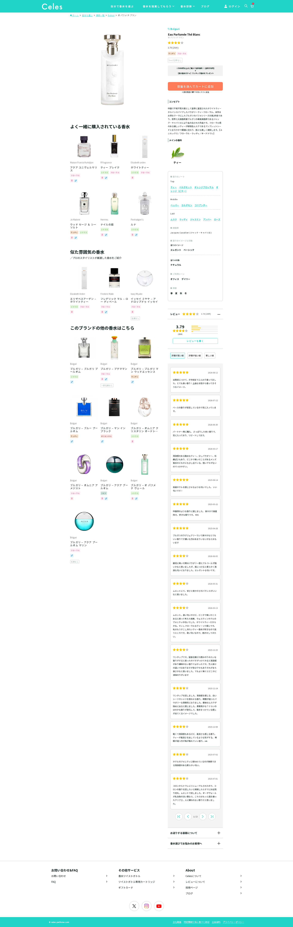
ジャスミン (195, 219)
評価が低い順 (195, 355)
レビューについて (195, 882)
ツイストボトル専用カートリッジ (136, 882)
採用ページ (192, 887)
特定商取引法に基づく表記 (196, 921)
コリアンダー (201, 205)
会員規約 (216, 921)
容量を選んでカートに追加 (195, 86)
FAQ (53, 882)
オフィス (174, 279)
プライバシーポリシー (233, 921)
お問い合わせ (58, 876)
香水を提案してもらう (157, 6)
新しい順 (210, 355)
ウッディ (183, 219)
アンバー (207, 219)
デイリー (186, 279)
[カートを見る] (252, 6)
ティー (173, 187)
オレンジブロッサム (204, 187)
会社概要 (177, 921)
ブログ (205, 6)
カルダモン (186, 205)
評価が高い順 (178, 355)
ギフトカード (125, 887)
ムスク (173, 219)
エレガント (175, 249)
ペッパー (174, 205)
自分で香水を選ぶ (122, 6)
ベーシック (189, 249)
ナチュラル (175, 264)
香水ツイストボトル (129, 876)
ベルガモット (185, 187)
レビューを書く (195, 341)
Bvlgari (175, 29)
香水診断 (186, 6)
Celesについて (193, 876)
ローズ (217, 219)
